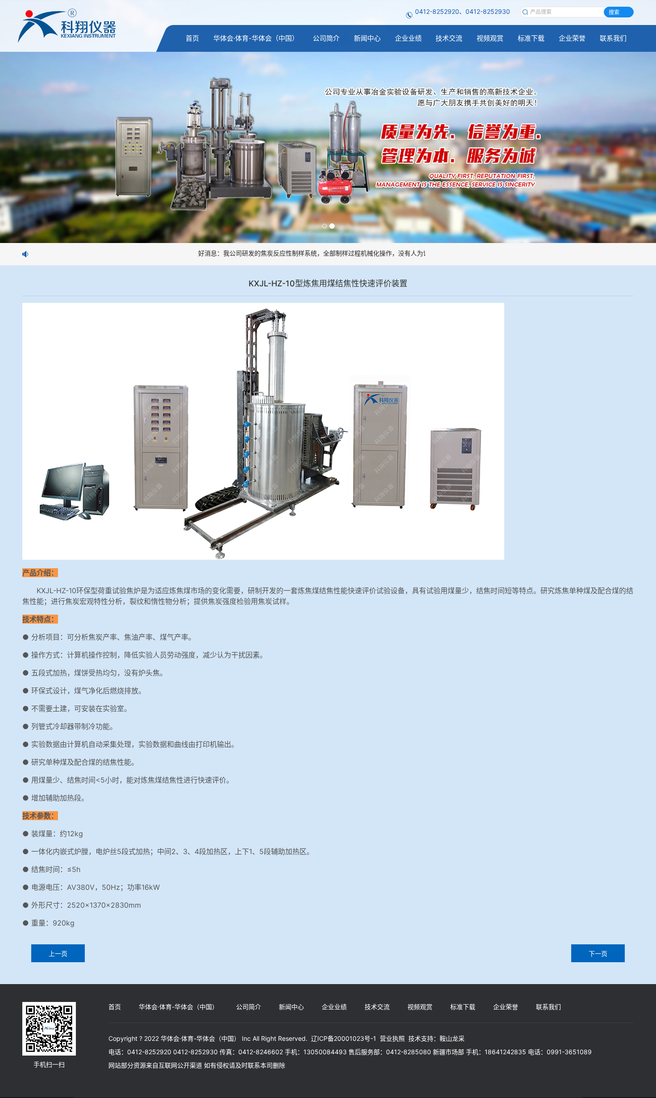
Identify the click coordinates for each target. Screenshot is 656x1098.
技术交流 (449, 38)
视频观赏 (490, 38)
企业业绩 (408, 38)
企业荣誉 (572, 38)
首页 (192, 38)
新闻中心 (367, 38)
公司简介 (326, 38)
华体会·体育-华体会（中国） (256, 38)
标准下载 (531, 38)
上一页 (58, 953)
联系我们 (613, 38)
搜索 (614, 12)
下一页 (598, 953)
